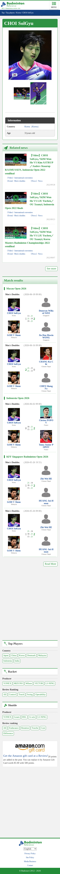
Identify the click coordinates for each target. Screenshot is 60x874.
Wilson (29, 683)
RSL (24, 717)
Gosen (17, 717)
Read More (50, 564)
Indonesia (7, 661)
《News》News (36, 181)
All (4, 694)
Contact (30, 865)
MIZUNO (18, 683)
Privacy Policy (30, 853)
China (13, 655)
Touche (35, 728)
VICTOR (39, 683)
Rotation (25, 728)
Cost (43, 728)
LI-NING (50, 683)
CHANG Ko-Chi (46, 363)
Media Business (30, 861)
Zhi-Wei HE (46, 479)
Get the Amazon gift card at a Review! (25, 755)
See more (51, 268)
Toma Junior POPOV (46, 446)
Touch (21, 694)
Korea (21, 655)
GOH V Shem (14, 335)
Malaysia (42, 655)
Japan (5, 655)
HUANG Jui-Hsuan (46, 502)
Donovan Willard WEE (46, 312)
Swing (30, 694)
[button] (30, 55)
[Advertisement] (30, 605)
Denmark (31, 655)
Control (12, 694)
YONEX (7, 683)
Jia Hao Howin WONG (46, 336)
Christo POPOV (46, 421)
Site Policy (30, 857)
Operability (40, 694)
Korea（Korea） (32, 126)
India (17, 661)
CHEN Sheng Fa (46, 387)
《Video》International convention (19, 178)
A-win (32, 717)
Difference (8, 733)
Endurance (14, 728)
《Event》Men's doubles (15, 181)
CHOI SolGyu (14, 313)
